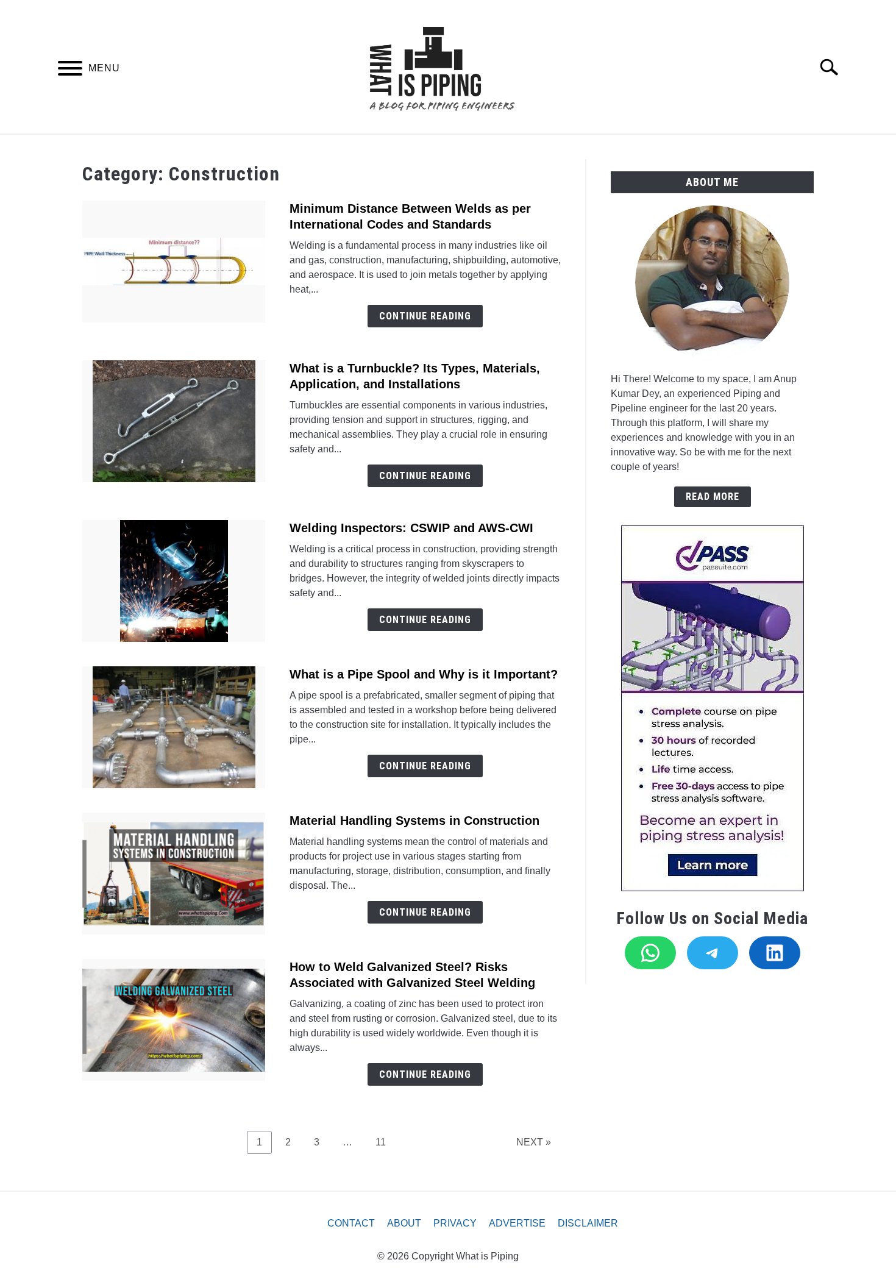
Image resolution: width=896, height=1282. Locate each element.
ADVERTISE (517, 1223)
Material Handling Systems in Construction (414, 820)
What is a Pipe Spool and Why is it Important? (424, 674)
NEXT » (533, 1142)
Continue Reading (425, 316)
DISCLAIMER (588, 1223)
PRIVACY (455, 1223)
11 (385, 1141)
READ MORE (712, 496)
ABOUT (404, 1223)
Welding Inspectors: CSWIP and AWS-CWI (411, 528)
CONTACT (351, 1223)
